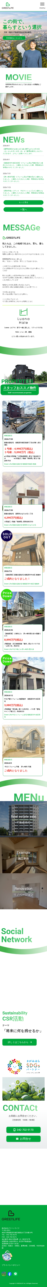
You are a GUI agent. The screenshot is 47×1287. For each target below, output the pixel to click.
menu (42, 8)
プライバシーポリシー (11, 1265)
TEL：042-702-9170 (9, 1235)
